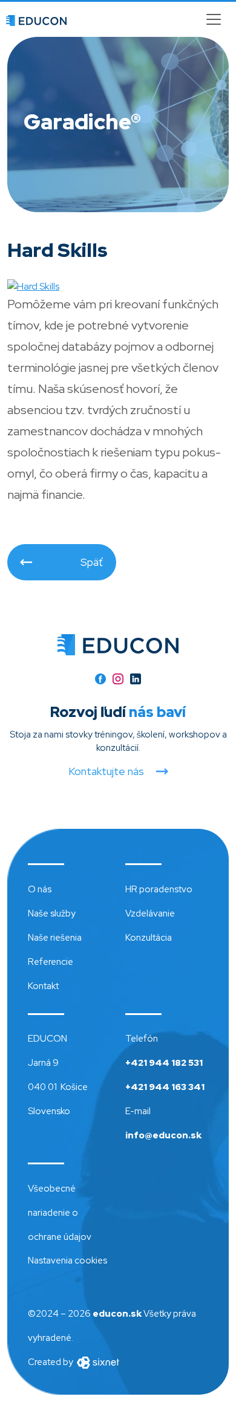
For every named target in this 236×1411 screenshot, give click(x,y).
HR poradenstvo (158, 889)
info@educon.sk (163, 1135)
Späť (91, 562)
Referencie (50, 962)
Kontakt (43, 986)
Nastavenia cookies (67, 1260)
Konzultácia (148, 938)
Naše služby (52, 913)
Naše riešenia (55, 938)
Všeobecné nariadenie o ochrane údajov (59, 1212)
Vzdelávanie (150, 913)
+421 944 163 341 (165, 1087)
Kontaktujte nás (106, 771)
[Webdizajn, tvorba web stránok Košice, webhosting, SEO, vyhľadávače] (97, 1362)
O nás (39, 889)
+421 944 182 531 (164, 1063)
